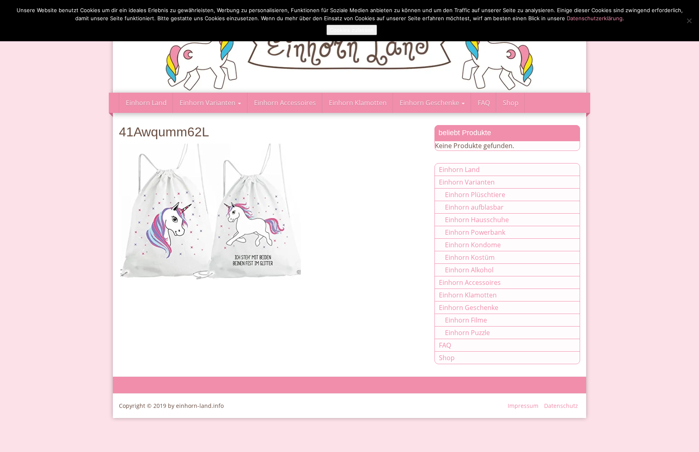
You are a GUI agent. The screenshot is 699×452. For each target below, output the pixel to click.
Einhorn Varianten (208, 102)
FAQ (484, 102)
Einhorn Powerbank (475, 232)
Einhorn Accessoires (285, 102)
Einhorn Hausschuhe (477, 219)
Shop (511, 102)
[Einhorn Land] (349, 46)
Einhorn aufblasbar (474, 207)
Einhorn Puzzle (467, 332)
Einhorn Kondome (473, 244)
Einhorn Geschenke (430, 102)
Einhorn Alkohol (469, 269)
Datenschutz (561, 406)
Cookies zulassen (352, 30)
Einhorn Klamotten (358, 102)
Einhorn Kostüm (470, 257)
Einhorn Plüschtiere (475, 194)
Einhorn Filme (466, 320)
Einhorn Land (146, 102)
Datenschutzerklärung (595, 18)
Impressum (523, 406)
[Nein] (689, 21)
